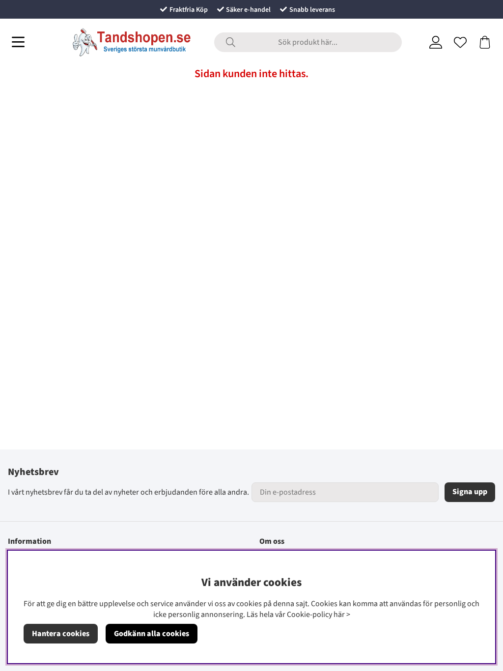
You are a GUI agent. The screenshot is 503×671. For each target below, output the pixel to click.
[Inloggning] (435, 42)
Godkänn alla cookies (151, 633)
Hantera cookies (60, 633)
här (339, 614)
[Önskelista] (460, 42)
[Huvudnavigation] (18, 42)
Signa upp (469, 491)
